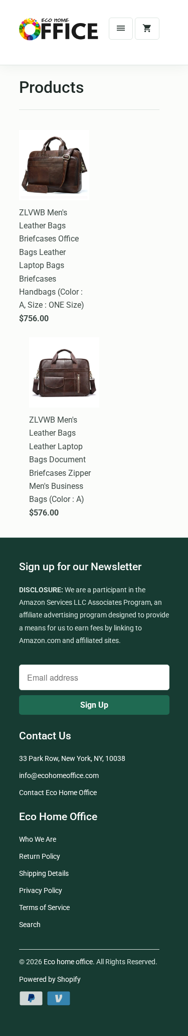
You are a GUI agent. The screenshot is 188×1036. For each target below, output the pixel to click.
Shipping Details (44, 873)
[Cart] (147, 29)
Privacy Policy (40, 890)
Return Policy (39, 856)
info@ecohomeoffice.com (59, 775)
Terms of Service (44, 907)
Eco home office (68, 962)
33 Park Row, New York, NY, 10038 (72, 758)
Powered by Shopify (50, 979)
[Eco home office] (59, 36)
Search (30, 925)
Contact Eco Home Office (58, 793)
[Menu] (121, 29)
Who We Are (37, 839)
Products (51, 87)
